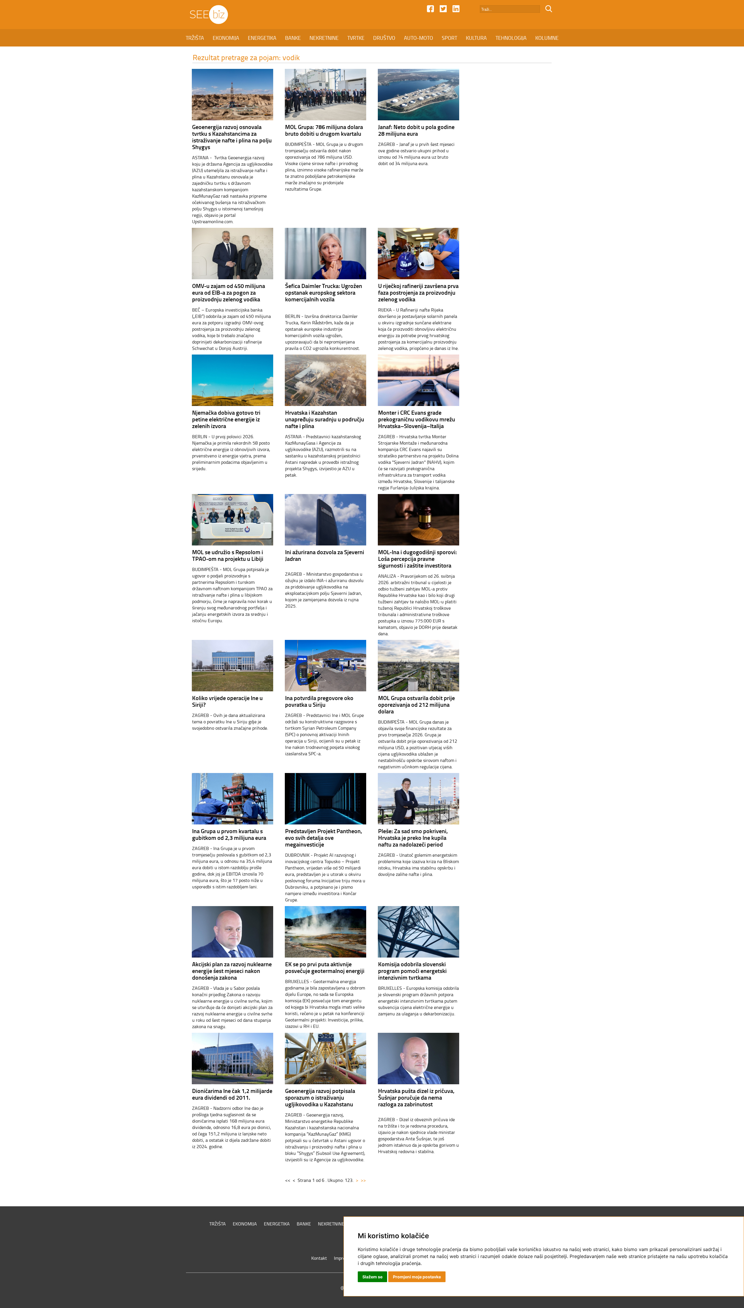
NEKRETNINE (324, 37)
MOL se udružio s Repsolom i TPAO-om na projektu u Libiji (227, 555)
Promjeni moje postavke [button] (417, 1276)
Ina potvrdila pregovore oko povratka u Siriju (319, 701)
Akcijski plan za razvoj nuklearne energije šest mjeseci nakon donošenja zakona (232, 970)
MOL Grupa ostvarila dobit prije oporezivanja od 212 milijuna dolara (416, 704)
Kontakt (319, 1258)
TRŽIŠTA (195, 37)
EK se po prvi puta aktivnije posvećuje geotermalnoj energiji (324, 967)
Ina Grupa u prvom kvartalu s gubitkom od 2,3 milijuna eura (229, 834)
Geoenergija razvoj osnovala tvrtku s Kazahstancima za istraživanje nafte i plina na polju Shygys (232, 137)
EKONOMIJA (226, 37)
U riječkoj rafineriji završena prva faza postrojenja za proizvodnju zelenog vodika (418, 292)
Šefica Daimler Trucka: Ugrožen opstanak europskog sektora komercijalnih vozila (323, 292)
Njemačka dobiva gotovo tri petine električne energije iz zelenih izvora (226, 419)
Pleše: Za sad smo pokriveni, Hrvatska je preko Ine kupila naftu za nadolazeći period (413, 837)
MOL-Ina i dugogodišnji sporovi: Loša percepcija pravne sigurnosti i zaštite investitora (417, 558)
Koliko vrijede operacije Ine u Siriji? (227, 701)
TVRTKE (355, 37)
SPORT (449, 37)
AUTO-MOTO (418, 37)
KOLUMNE (547, 37)
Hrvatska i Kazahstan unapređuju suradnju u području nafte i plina (324, 419)
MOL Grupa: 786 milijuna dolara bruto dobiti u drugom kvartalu (324, 130)
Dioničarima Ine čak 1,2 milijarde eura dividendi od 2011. (232, 1094)
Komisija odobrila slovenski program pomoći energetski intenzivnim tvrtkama (412, 970)
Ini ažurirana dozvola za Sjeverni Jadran (324, 555)
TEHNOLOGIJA (511, 37)
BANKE (293, 37)
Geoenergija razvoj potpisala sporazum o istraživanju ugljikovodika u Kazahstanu (320, 1097)
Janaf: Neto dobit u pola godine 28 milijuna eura (416, 130)
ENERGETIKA (262, 37)
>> (363, 1180)
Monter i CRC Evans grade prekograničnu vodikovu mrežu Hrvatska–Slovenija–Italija (416, 419)
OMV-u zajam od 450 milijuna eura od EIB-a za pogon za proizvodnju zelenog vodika (228, 292)
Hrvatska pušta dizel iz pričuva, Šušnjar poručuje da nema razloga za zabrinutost (416, 1097)
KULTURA (476, 37)
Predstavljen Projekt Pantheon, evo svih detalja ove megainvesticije (323, 837)
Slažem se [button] (372, 1276)
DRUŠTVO (384, 37)
